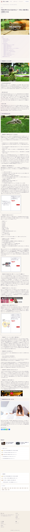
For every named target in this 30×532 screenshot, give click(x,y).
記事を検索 (27, 1)
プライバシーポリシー (3, 524)
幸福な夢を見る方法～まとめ (6, 56)
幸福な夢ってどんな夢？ (6, 38)
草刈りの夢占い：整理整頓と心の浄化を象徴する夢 (9, 480)
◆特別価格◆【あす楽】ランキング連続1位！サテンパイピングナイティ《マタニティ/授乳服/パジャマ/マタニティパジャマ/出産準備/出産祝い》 (15, 197)
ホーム (1, 4)
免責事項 (2, 525)
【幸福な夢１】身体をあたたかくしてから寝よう (8, 44)
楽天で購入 (18, 204)
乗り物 (6, 489)
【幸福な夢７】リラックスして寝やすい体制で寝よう (9, 51)
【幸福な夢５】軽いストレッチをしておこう (8, 49)
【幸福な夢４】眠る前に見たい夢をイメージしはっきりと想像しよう (11, 48)
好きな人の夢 (4, 42)
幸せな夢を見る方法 (5, 43)
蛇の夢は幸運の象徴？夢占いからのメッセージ (9, 458)
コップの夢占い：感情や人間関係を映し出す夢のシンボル (10, 478)
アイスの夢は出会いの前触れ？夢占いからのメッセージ (10, 452)
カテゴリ (11, 1)
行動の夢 (17, 516)
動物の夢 (17, 517)
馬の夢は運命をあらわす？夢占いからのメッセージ (9, 456)
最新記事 (7, 1)
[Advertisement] (15, 16)
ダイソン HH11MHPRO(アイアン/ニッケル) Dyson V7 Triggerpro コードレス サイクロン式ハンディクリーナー (15, 259)
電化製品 (3, 489)
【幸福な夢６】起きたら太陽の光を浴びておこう (8, 50)
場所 (8, 489)
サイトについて (21, 1)
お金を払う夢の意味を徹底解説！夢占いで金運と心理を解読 (10, 450)
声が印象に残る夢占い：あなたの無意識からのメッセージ (10, 482)
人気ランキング (15, 1)
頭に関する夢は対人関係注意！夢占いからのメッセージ (10, 454)
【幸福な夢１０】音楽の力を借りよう (7, 55)
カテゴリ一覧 (17, 514)
